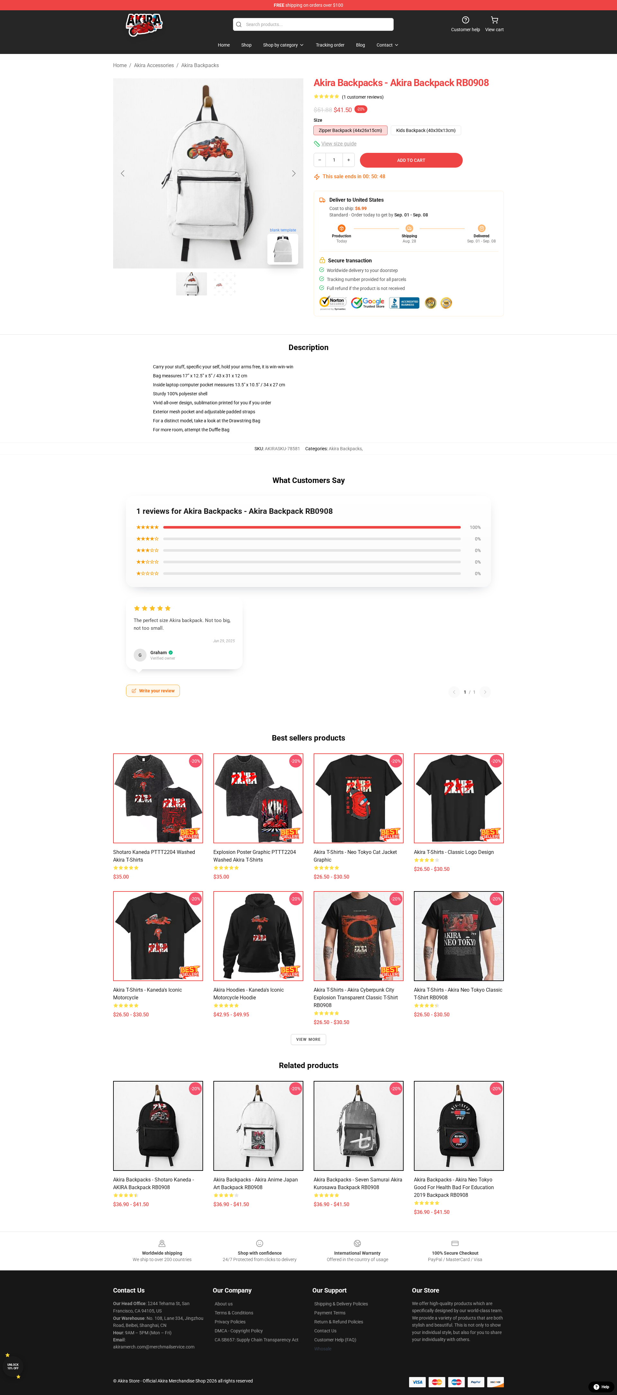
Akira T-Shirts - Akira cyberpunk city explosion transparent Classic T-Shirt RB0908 (356, 997)
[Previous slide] (123, 173)
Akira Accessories (154, 65)
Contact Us (325, 1330)
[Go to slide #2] (225, 283)
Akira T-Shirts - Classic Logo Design (454, 852)
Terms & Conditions (234, 1312)
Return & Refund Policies (338, 1321)
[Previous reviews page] (454, 692)
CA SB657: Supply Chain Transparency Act (257, 1339)
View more (308, 1039)
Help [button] (605, 1387)
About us (224, 1303)
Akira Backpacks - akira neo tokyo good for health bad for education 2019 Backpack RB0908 (454, 1187)
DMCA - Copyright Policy (239, 1330)
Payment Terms (329, 1312)
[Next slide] (293, 173)
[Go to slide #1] (191, 283)
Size (318, 120)
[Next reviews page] (485, 692)
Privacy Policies (230, 1321)
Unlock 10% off (13, 1366)
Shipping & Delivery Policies (341, 1303)
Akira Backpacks (200, 65)
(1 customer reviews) (363, 97)
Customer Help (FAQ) (335, 1339)
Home (120, 65)
